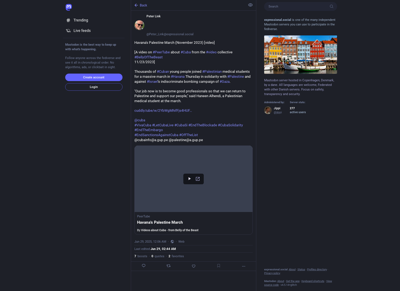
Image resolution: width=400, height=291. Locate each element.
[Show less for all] (250, 5)
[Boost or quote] (168, 266)
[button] (193, 190)
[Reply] (143, 266)
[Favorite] (193, 266)
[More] (243, 266)
